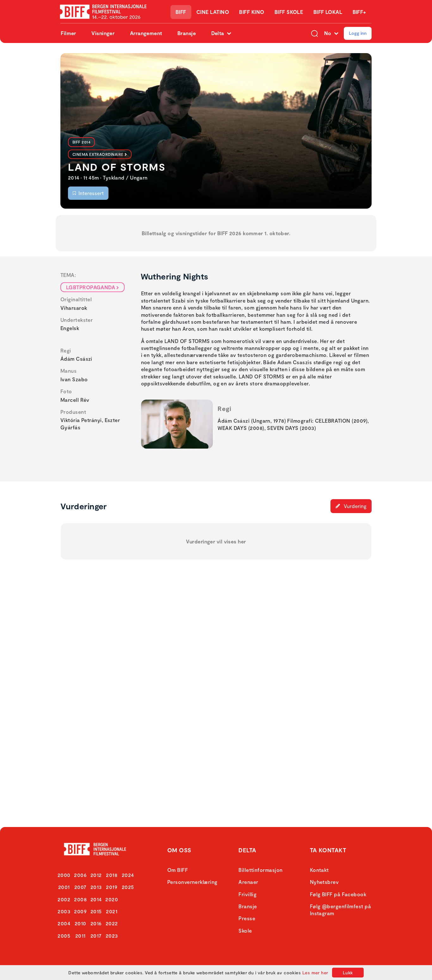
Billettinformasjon (260, 870)
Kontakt (319, 870)
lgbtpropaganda (90, 287)
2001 (64, 887)
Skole (245, 931)
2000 (64, 875)
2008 (80, 899)
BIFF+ (359, 12)
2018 (111, 875)
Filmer (68, 33)
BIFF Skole (289, 12)
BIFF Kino (251, 12)
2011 (80, 936)
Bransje (186, 33)
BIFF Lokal (328, 12)
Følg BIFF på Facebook (338, 894)
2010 (80, 923)
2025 (128, 887)
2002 (64, 899)
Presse (246, 918)
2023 (112, 936)
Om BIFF (177, 870)
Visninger (102, 33)
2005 (64, 936)
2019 (111, 887)
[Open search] (314, 33)
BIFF (181, 12)
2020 (111, 899)
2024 (128, 875)
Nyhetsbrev (324, 882)
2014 (96, 899)
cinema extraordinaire (97, 154)
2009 (80, 911)
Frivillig (247, 894)
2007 (80, 887)
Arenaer (248, 882)
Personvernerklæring (192, 882)
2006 (80, 875)
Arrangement (146, 33)
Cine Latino (212, 12)
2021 (111, 911)
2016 (96, 923)
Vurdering (355, 506)
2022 (112, 923)
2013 (96, 887)
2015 (96, 911)
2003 (64, 911)
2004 (64, 923)
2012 (96, 875)
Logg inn (358, 33)
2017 (96, 936)
